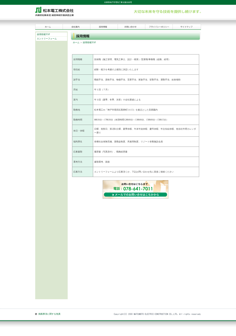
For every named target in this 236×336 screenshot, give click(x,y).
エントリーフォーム (47, 38)
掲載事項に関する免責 (49, 314)
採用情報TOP (43, 34)
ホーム (76, 42)
